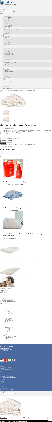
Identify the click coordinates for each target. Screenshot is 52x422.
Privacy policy (23, 421)
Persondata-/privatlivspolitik (5, 367)
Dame (9, 40)
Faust (9, 18)
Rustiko (6, 321)
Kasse (4, 6)
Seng (4, 28)
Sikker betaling (3, 381)
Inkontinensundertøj (9, 38)
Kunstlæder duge (8, 26)
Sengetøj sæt (7, 32)
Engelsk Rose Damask (9, 23)
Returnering (2, 383)
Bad (3, 35)
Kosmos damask (8, 25)
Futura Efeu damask (9, 24)
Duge (4, 15)
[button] (0, 91)
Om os (4, 9)
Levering (2, 382)
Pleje (6, 37)
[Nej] (26, 421)
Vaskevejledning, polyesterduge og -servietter (9, 388)
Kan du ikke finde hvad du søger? (7, 389)
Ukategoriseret (5, 342)
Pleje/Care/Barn (6, 36)
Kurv (4, 79)
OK (19, 421)
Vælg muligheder (19, 184)
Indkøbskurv (5, 395)
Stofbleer (9, 44)
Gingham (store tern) (9, 21)
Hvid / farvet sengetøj (9, 30)
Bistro (6, 309)
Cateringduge (7, 16)
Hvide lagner (7, 33)
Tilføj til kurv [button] (13, 238)
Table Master (10, 17)
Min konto (5, 391)
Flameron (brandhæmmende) (11, 29)
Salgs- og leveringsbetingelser (8, 81)
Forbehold (2, 368)
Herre (9, 41)
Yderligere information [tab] (7, 146)
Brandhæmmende (6, 27)
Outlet (4, 45)
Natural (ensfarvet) (9, 20)
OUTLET (5, 325)
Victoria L (7, 340)
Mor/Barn (7, 43)
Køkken (4, 34)
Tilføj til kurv (3, 143)
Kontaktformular (3, 355)
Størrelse (2, 140)
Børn (9, 42)
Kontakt (4, 8)
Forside (1, 90)
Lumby (9, 19)
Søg (13, 11)
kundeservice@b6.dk (4, 294)
